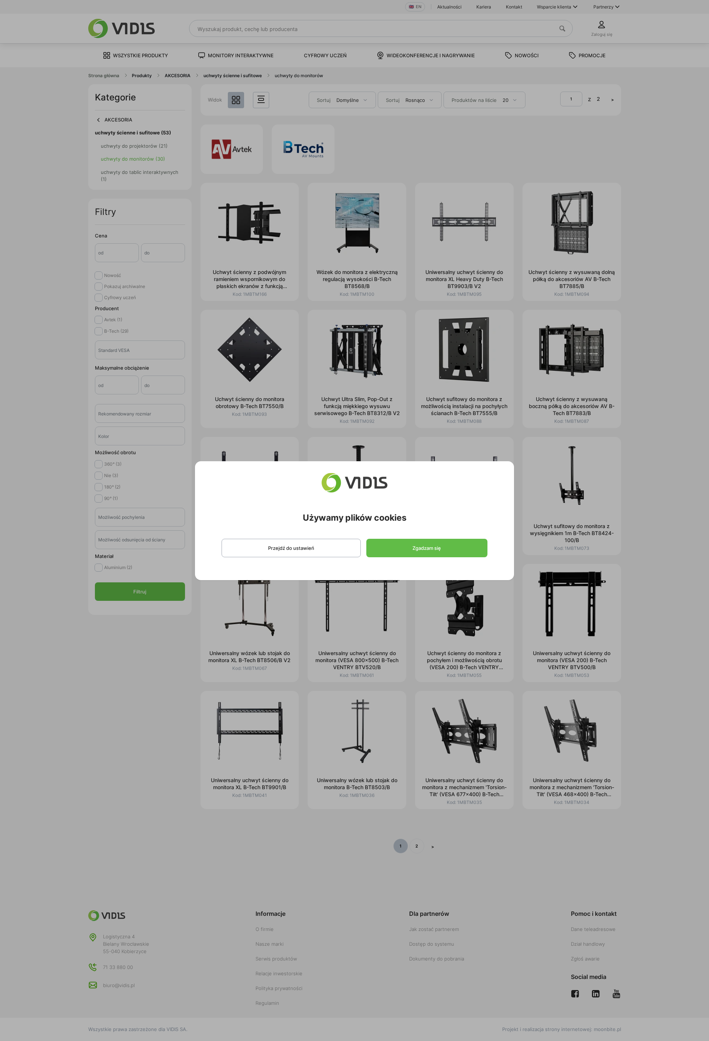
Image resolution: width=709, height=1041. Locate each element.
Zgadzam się (426, 548)
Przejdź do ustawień (291, 548)
